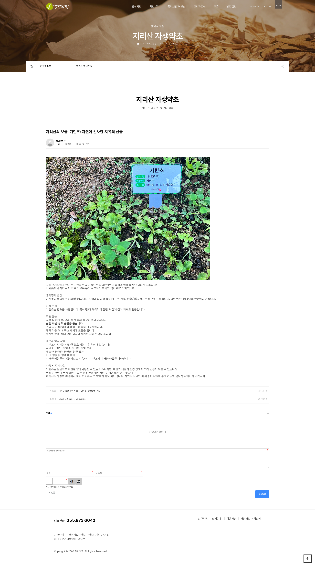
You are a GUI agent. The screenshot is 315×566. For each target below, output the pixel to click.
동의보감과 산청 (176, 6)
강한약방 (137, 6)
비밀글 (52, 492)
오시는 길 (217, 518)
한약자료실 (199, 6)
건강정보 (232, 6)
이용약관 (231, 518)
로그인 (268, 6)
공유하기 (281, 66)
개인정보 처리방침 (251, 518)
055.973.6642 (80, 520)
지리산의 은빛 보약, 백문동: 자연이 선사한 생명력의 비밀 (79, 391)
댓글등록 (262, 494)
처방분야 (154, 6)
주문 (216, 6)
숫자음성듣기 (71, 481)
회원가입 (256, 6)
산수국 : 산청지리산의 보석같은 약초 (72, 399)
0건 (59, 144)
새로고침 (78, 481)
